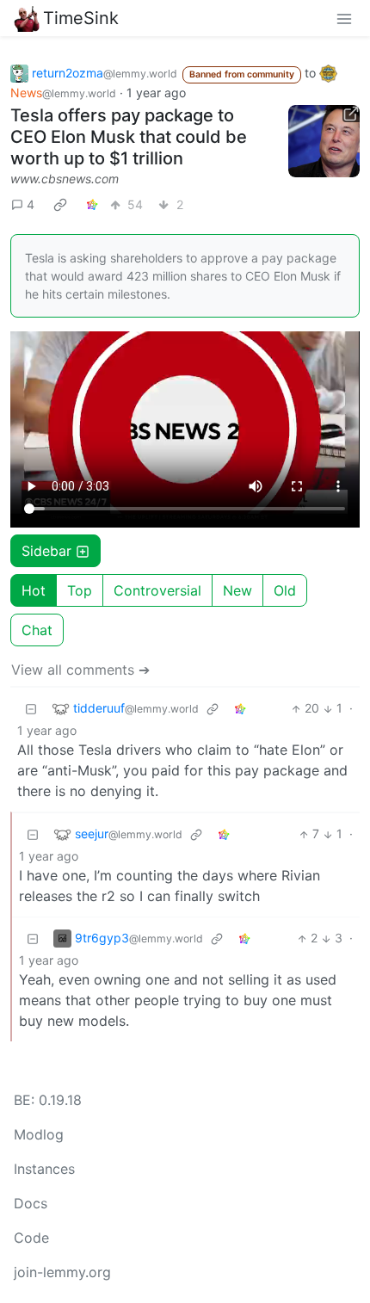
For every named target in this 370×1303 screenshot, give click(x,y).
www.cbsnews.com (64, 178)
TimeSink (81, 18)
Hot (34, 590)
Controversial (157, 590)
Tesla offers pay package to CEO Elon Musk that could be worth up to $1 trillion (128, 137)
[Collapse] (31, 708)
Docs (30, 1203)
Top (79, 590)
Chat (37, 630)
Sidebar (46, 550)
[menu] (344, 18)
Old (285, 590)
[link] (60, 204)
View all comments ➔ (80, 669)
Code (31, 1237)
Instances (44, 1168)
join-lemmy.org (62, 1272)
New (237, 590)
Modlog (39, 1134)
